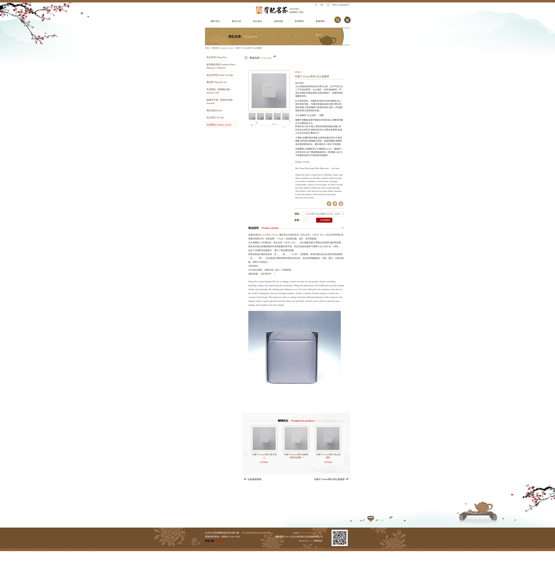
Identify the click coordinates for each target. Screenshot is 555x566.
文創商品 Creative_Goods (222, 48)
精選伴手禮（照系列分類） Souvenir (220, 101)
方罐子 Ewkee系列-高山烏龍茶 (329, 479)
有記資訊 (257, 21)
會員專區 (299, 21)
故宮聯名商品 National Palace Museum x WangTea (221, 66)
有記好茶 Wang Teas (216, 57)
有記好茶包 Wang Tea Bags (220, 75)
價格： (298, 214)
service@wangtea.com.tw (311, 533)
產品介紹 (236, 21)
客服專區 (320, 21)
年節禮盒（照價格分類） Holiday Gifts (219, 91)
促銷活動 (278, 21)
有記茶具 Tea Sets (215, 117)
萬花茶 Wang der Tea (217, 82)
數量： (298, 220)
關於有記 (215, 21)
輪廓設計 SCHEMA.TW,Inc (266, 235)
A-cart (311, 541)
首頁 (207, 48)
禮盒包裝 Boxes (214, 110)
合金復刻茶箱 (254, 479)
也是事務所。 (266, 274)
